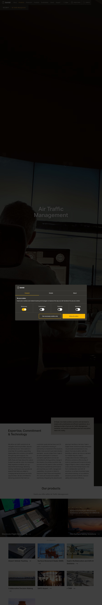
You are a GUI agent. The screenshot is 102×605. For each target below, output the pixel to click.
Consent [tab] (27, 293)
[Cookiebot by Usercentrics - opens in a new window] (78, 287)
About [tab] (75, 293)
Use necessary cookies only (50, 316)
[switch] (42, 309)
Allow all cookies (73, 316)
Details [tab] (51, 293)
